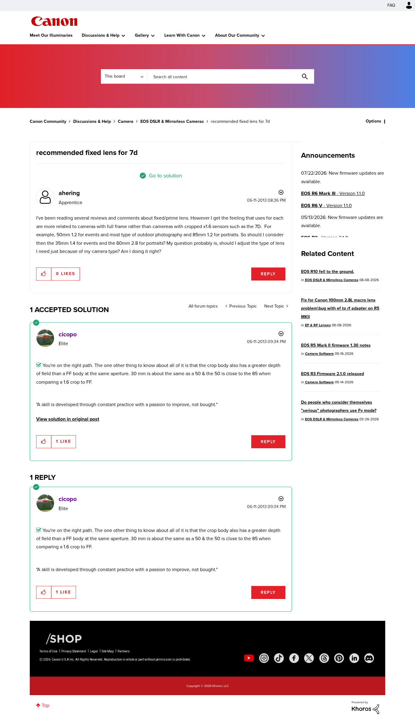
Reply (268, 274)
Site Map (108, 651)
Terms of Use (48, 651)
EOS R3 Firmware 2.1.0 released (332, 374)
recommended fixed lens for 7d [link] (240, 121)
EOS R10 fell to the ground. (327, 271)
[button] (43, 274)
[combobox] (230, 76)
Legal (94, 651)
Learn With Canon (182, 35)
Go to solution (165, 176)
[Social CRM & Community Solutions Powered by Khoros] (365, 707)
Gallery (142, 35)
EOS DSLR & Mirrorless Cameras (172, 121)
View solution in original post (67, 419)
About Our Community (237, 35)
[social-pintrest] (339, 658)
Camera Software (319, 353)
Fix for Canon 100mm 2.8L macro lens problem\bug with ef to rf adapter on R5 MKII (340, 308)
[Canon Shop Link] (60, 638)
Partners (124, 651)
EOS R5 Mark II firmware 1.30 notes (336, 345)
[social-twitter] (309, 658)
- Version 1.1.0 (333, 193)
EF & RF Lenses (318, 325)
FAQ (391, 5)
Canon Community (54, 21)
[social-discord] (369, 658)
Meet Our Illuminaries (51, 35)
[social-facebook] (294, 658)
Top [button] (45, 705)
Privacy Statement (73, 651)
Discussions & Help (100, 35)
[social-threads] (324, 658)
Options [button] (373, 121)
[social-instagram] (264, 658)
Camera (125, 121)
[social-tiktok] (279, 658)
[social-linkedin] (354, 658)
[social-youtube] (249, 658)
